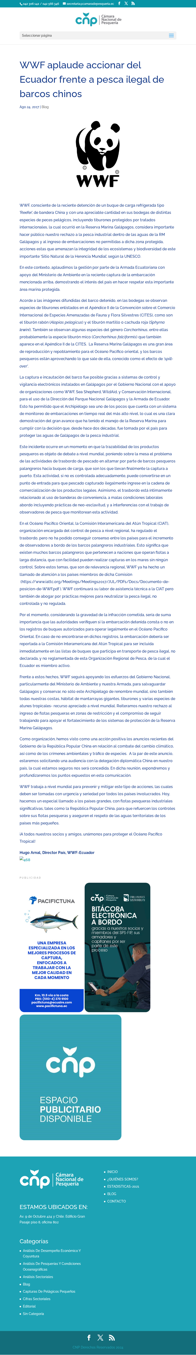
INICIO (112, 1172)
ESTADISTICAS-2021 (123, 1186)
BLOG (111, 1194)
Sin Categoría (33, 1314)
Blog (45, 107)
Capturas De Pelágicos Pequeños (49, 1291)
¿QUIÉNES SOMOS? (122, 1179)
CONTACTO (116, 1201)
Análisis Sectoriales (38, 1277)
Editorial (29, 1306)
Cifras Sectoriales (36, 1299)
